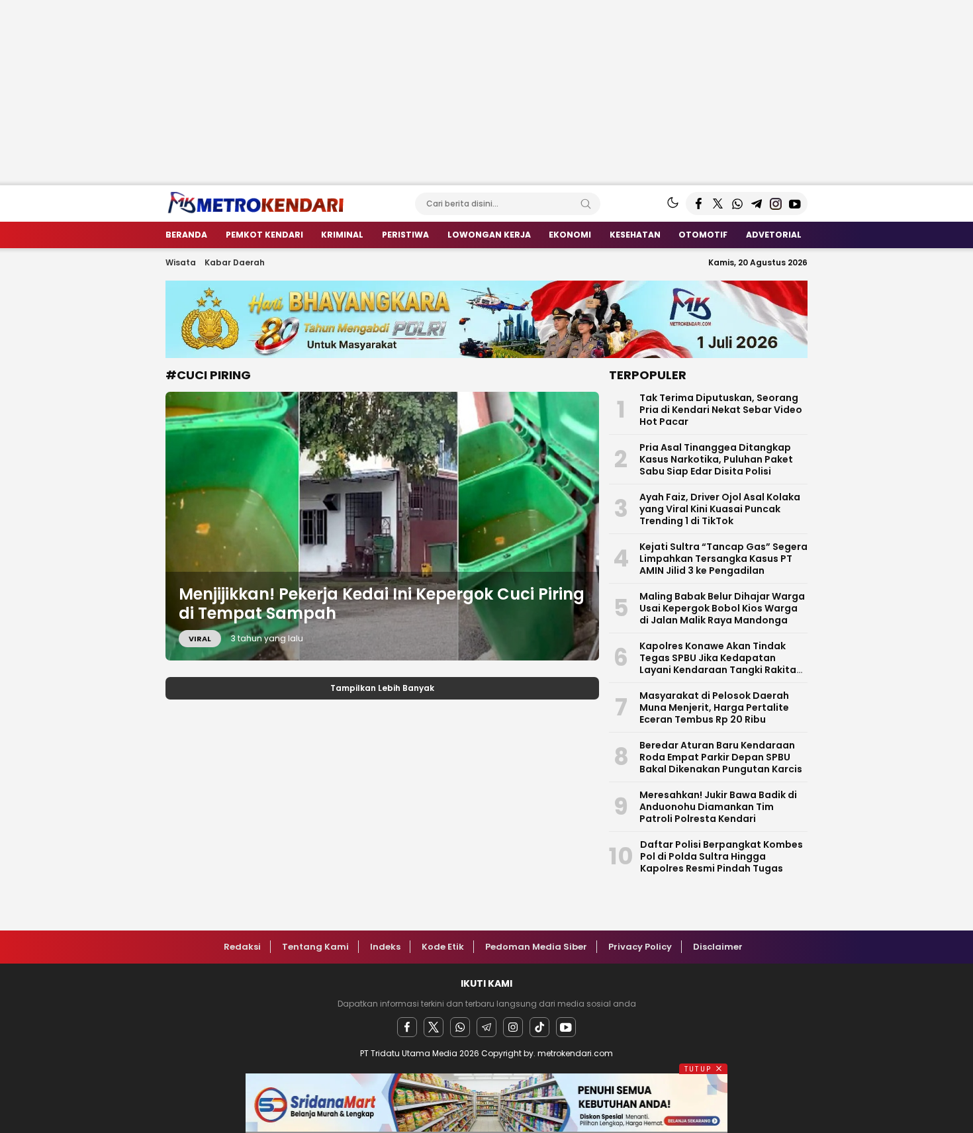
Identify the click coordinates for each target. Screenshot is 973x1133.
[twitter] (433, 1027)
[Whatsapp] (460, 1027)
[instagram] (513, 1027)
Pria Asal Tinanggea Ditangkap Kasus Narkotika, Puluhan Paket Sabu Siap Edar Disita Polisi (716, 459)
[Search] (586, 203)
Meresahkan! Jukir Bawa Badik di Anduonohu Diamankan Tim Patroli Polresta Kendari (718, 806)
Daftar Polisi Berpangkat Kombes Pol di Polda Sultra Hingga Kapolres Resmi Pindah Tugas (721, 856)
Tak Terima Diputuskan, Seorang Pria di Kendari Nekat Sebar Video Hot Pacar (720, 409)
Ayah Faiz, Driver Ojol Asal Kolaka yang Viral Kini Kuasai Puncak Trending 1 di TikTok (719, 508)
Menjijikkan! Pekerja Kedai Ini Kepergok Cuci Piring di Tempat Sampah (381, 603)
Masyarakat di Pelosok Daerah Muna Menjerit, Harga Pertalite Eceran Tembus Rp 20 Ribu (714, 707)
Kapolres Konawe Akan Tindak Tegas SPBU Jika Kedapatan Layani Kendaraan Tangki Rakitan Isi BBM (720, 663)
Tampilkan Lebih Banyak (382, 688)
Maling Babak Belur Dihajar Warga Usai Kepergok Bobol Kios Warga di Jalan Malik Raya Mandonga (722, 608)
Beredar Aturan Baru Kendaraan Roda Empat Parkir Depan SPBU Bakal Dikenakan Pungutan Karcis (720, 757)
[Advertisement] (397, 92)
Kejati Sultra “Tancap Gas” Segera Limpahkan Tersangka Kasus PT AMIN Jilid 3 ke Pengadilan (723, 558)
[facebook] (407, 1027)
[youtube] (566, 1027)
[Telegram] (486, 1027)
